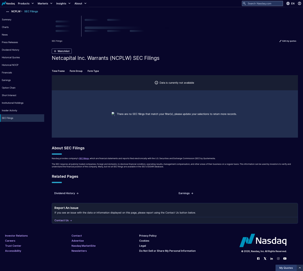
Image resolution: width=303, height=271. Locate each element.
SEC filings (84, 158)
